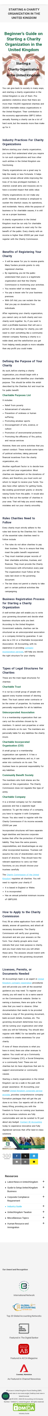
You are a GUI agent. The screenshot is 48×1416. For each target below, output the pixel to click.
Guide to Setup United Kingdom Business (22, 1189)
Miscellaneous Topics (18, 1218)
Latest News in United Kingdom (22, 1182)
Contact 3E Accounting (31, 1122)
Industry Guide (14, 1206)
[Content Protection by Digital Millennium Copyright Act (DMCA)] (24, 1410)
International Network (24, 1295)
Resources (11, 1176)
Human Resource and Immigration (18, 1225)
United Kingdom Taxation (19, 1212)
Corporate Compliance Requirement (18, 1199)
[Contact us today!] (5, 1399)
